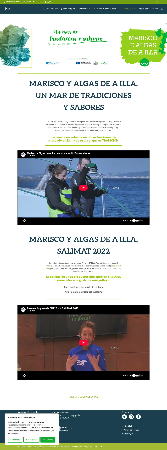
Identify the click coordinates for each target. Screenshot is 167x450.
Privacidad (128, 426)
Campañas (83, 9)
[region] (32, 429)
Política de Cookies (131, 430)
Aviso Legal (128, 433)
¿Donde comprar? (68, 9)
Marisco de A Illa (51, 9)
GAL (162, 2)
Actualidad (143, 9)
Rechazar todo (31, 440)
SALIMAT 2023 (127, 9)
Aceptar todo (48, 440)
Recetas (154, 9)
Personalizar (15, 440)
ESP (157, 2)
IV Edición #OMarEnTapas (105, 9)
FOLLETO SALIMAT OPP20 (83, 396)
